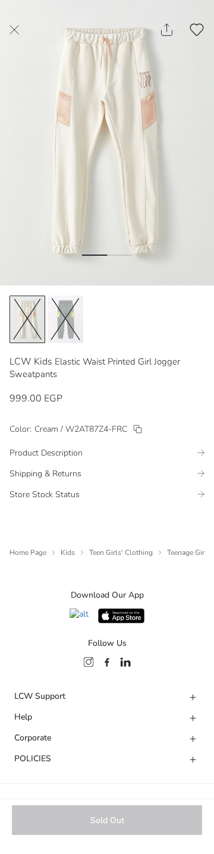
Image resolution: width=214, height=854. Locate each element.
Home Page (28, 552)
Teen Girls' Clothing (121, 552)
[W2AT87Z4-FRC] (137, 429)
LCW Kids (31, 361)
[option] (27, 319)
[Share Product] (167, 29)
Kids (68, 552)
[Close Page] (14, 29)
